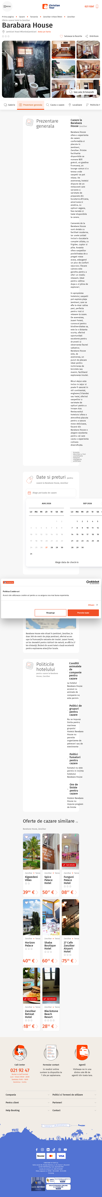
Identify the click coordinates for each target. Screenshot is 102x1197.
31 (31, 554)
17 (31, 541)
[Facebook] (36, 1149)
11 (36, 534)
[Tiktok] (53, 1149)
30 (62, 547)
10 (31, 534)
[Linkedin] (48, 1149)
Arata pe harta (44, 32)
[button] (92, 36)
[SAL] (58, 1180)
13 (46, 534)
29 (57, 547)
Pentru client (12, 1102)
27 (46, 547)
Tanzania (34, 17)
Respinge (50, 613)
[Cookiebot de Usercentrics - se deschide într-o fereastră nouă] (88, 582)
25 (36, 547)
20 (47, 541)
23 (62, 541)
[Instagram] (42, 1149)
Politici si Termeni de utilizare (67, 1094)
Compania (11, 1094)
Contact (56, 1110)
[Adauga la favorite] (26, 837)
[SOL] (58, 1187)
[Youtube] (65, 1149)
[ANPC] (38, 1184)
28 (52, 547)
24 (31, 547)
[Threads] (59, 1149)
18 (36, 541)
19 (41, 541)
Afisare (91, 605)
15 (57, 534)
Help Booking (13, 1110)
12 (41, 534)
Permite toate (83, 613)
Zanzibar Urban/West (52, 17)
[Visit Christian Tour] (51, 6)
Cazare (22, 17)
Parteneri (57, 1102)
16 (62, 534)
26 (41, 547)
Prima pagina (8, 17)
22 (57, 541)
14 (52, 534)
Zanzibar (71, 17)
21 (52, 541)
